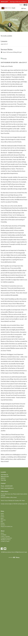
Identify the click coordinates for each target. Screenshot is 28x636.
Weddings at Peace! (6, 539)
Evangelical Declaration (6, 538)
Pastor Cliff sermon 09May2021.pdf (12, 52)
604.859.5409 (9, 486)
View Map (3, 480)
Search (21, 4)
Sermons (3, 524)
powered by (13, 559)
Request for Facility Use (6, 526)
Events (2, 516)
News (2, 518)
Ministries (3, 520)
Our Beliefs (3, 534)
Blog (2, 521)
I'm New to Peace (5, 541)
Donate (2, 523)
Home (2, 513)
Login (25, 552)
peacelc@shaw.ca (9, 488)
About (2, 515)
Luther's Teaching (5, 536)
